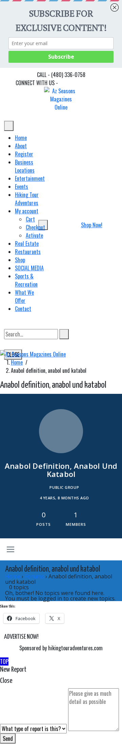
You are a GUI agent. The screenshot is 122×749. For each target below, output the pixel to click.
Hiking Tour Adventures (27, 199)
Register (24, 154)
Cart (30, 219)
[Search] (64, 334)
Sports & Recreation (26, 280)
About (21, 146)
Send (8, 738)
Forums (34, 576)
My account (26, 211)
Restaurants (28, 252)
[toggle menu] (10, 549)
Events (21, 187)
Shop (20, 260)
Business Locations (25, 166)
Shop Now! (91, 225)
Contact (23, 309)
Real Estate (27, 243)
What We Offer (24, 296)
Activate (34, 235)
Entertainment (30, 178)
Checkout (35, 227)
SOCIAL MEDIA (29, 268)
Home (21, 138)
